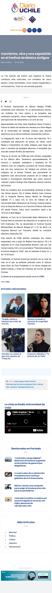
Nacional (13, 532)
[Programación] (29, 30)
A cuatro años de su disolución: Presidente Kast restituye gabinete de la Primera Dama (29, 475)
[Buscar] (34, 30)
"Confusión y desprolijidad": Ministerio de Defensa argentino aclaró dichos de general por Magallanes (29, 462)
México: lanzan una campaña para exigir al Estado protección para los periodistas (30, 488)
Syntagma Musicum (26, 387)
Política (12, 536)
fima (34, 384)
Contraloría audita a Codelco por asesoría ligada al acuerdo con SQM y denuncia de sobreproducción (30, 502)
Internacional (14, 547)
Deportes (13, 543)
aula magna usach (21, 381)
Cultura (26, 97)
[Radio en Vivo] (24, 30)
